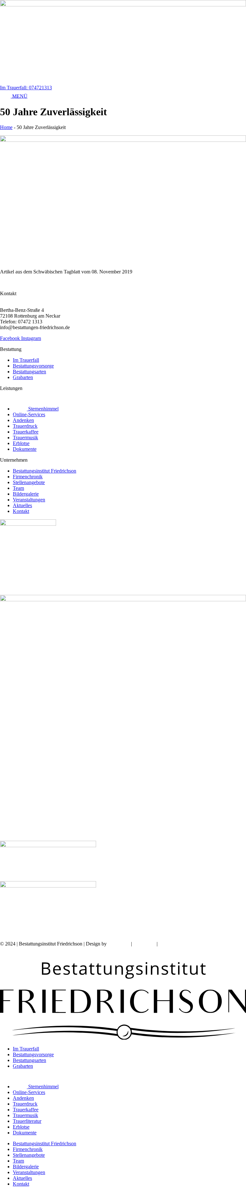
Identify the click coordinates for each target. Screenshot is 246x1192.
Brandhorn (119, 943)
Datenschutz (171, 943)
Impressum (144, 943)
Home (6, 127)
